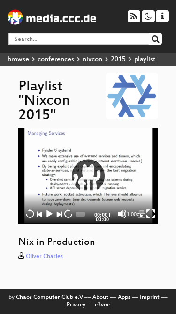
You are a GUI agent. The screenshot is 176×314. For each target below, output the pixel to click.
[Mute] (122, 213)
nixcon (92, 60)
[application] (88, 176)
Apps (124, 297)
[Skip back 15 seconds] (30, 213)
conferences (56, 60)
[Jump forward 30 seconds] (68, 213)
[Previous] (39, 213)
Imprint (150, 297)
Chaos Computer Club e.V (49, 297)
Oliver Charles (44, 256)
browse (18, 60)
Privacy (76, 305)
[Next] (58, 213)
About (100, 297)
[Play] (88, 175)
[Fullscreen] (150, 213)
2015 (118, 60)
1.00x (133, 214)
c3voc (102, 305)
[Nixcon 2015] (141, 213)
